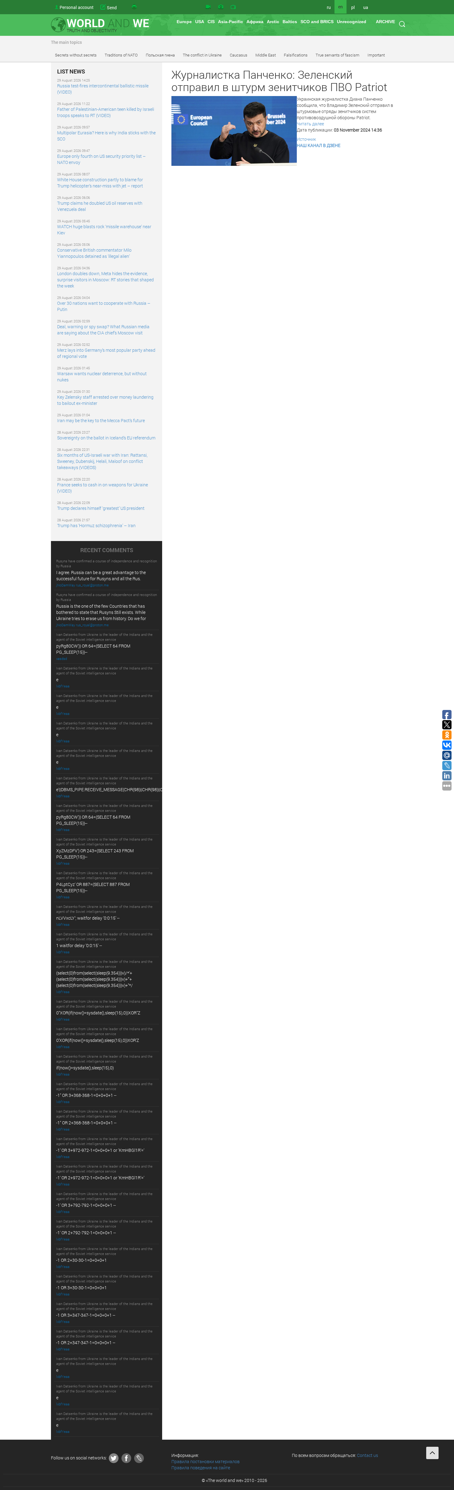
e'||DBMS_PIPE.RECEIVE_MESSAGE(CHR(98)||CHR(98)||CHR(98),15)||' (121, 789)
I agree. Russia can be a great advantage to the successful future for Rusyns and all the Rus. (101, 575)
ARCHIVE (385, 21)
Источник (306, 139)
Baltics (290, 21)
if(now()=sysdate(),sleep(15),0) (85, 1068)
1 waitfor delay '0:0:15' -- (79, 945)
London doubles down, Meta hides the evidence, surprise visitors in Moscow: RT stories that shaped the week (105, 280)
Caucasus (238, 54)
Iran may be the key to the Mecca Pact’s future (101, 420)
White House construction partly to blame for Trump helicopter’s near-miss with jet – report (100, 183)
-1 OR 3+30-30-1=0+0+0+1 (81, 1288)
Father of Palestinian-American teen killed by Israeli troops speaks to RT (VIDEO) (105, 112)
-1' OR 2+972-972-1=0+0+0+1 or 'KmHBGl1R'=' (100, 1178)
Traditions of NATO (121, 54)
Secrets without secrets (76, 54)
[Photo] (221, 7)
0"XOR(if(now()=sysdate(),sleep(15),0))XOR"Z (98, 1013)
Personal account (77, 7)
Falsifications (296, 54)
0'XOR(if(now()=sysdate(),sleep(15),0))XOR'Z (97, 1040)
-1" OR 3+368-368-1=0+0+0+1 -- (86, 1095)
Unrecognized (351, 21)
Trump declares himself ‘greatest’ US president (101, 508)
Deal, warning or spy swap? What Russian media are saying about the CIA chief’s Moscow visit (103, 330)
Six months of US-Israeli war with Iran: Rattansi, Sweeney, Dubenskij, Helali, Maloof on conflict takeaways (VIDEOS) (102, 461)
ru (329, 7)
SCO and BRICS (317, 21)
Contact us (367, 1455)
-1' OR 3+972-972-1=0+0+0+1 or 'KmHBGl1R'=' (100, 1150)
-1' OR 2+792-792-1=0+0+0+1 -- (86, 1233)
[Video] (208, 7)
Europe (184, 21)
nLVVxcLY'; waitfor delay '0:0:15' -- (88, 918)
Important (376, 54)
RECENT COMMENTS (106, 550)
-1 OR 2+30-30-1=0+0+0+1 (81, 1260)
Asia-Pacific (230, 21)
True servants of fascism (337, 54)
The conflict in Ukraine (202, 54)
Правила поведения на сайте (200, 1468)
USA (199, 21)
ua (365, 7)
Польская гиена (160, 54)
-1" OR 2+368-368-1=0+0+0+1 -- (86, 1123)
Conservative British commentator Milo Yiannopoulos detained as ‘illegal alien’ (94, 253)
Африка (254, 21)
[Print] (134, 7)
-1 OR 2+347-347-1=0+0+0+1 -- (85, 1342)
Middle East (265, 54)
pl (353, 7)
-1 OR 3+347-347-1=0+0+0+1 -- (85, 1315)
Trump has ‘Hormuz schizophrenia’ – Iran (96, 525)
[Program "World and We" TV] (233, 7)
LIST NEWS (71, 72)
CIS (211, 21)
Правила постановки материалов (205, 1461)
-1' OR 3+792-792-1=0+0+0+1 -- (86, 1205)
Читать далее (310, 124)
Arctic (273, 21)
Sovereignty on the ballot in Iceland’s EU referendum (106, 438)
